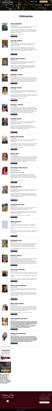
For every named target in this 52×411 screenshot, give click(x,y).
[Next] (37, 346)
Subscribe (5, 357)
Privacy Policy (21, 408)
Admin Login (31, 408)
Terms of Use (26, 408)
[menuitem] (20, 4)
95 (33, 346)
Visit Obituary (14, 36)
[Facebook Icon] (7, 401)
